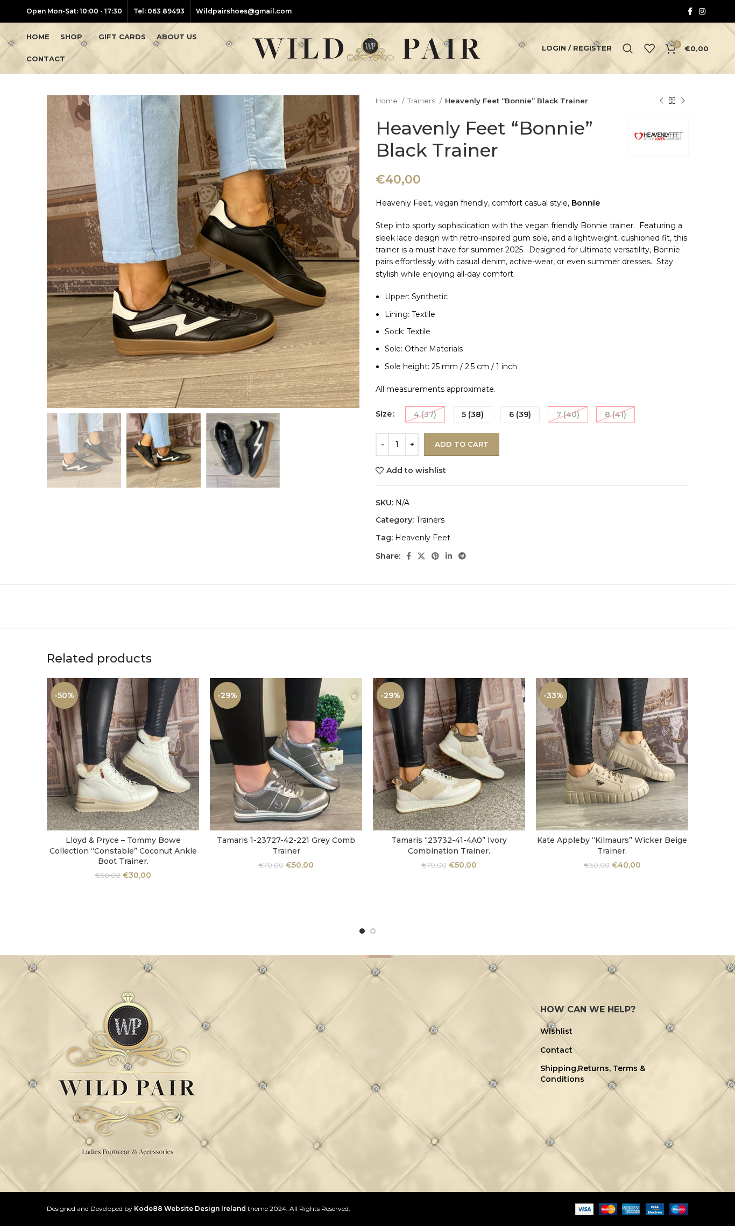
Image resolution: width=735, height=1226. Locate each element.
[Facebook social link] (690, 11)
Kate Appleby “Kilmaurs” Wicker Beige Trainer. (612, 845)
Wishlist (556, 1031)
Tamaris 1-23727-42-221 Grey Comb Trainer (286, 845)
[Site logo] (367, 47)
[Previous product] (661, 101)
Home (387, 100)
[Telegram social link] (462, 556)
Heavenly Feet (422, 537)
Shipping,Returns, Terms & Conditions (592, 1073)
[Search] (628, 48)
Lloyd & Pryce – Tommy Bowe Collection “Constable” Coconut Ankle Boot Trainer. (123, 850)
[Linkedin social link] (448, 556)
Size (384, 414)
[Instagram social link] (702, 11)
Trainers (422, 100)
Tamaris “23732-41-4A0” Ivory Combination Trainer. (449, 845)
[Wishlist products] (649, 48)
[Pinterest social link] (435, 556)
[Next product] (682, 101)
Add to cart (462, 444)
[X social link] (421, 556)
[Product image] (123, 754)
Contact (556, 1050)
